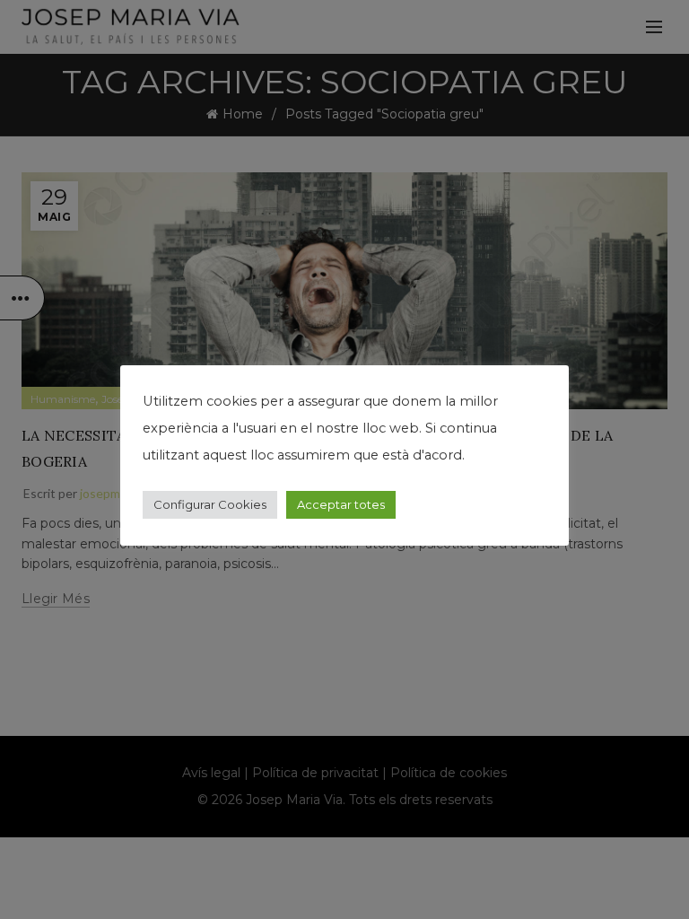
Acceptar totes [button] (341, 504)
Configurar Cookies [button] (209, 504)
